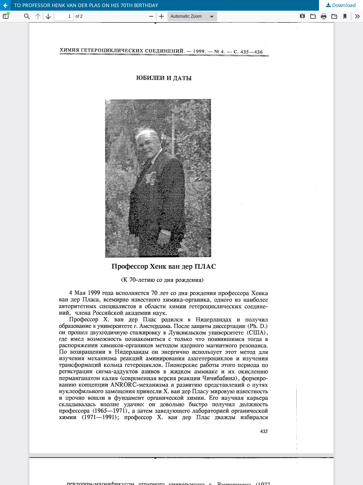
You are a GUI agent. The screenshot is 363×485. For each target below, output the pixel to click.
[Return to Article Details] (5, 5)
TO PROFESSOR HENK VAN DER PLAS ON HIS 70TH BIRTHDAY (86, 5)
